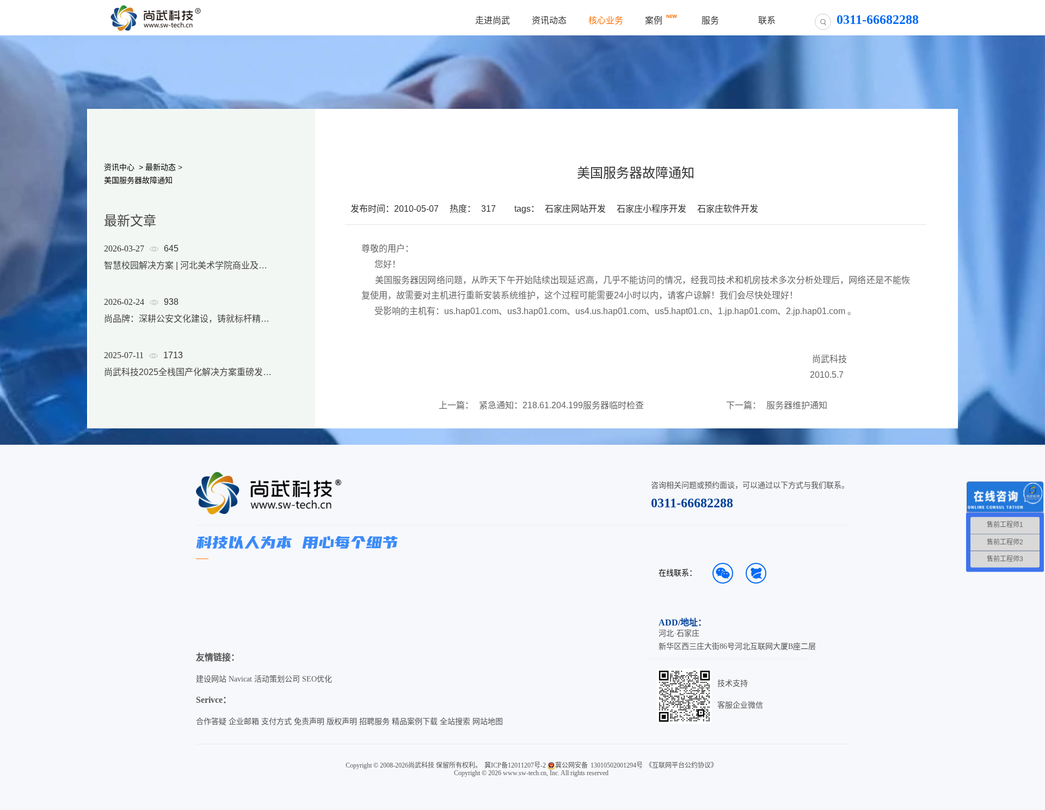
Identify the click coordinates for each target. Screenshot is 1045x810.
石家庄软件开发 (727, 208)
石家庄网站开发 (575, 208)
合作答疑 (211, 721)
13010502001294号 (617, 765)
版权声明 (342, 721)
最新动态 (160, 167)
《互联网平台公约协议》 (681, 765)
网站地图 (487, 721)
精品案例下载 (415, 721)
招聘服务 (374, 721)
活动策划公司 (277, 679)
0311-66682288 (692, 503)
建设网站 (211, 679)
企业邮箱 (244, 721)
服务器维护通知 (796, 405)
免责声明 (309, 721)
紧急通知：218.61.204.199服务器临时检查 (561, 405)
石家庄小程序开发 (651, 208)
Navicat (240, 679)
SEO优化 (317, 679)
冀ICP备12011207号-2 (515, 765)
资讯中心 (119, 167)
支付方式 (276, 721)
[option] (188, 324)
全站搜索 (455, 721)
